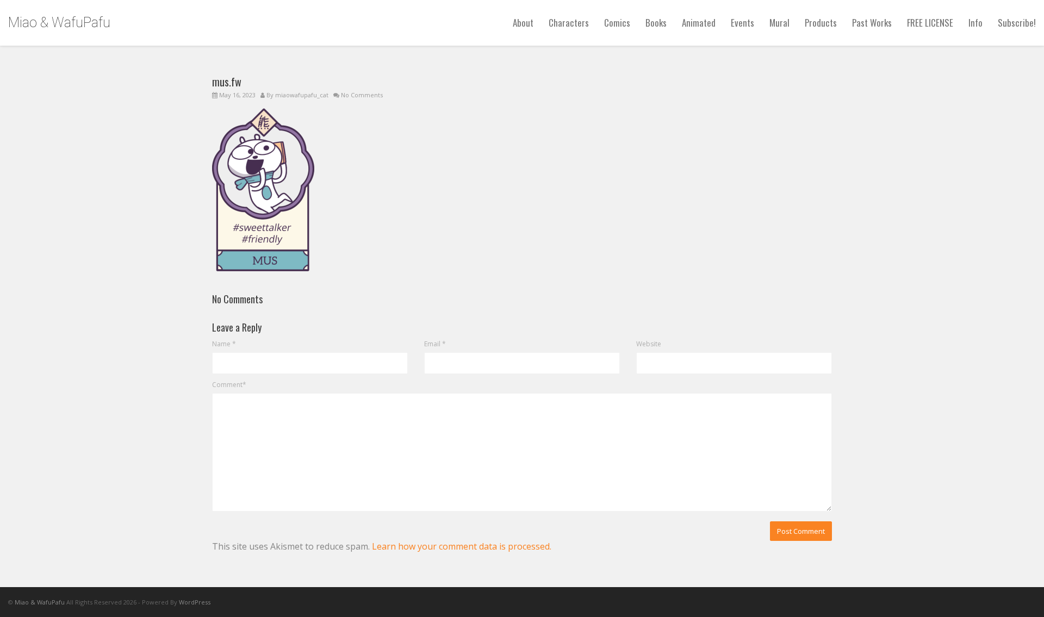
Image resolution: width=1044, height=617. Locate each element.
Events (742, 22)
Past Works (872, 22)
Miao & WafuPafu (59, 22)
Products (821, 22)
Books (656, 22)
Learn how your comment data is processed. (461, 546)
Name (224, 343)
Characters (569, 22)
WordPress (194, 602)
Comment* (229, 384)
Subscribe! (1017, 22)
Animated (699, 22)
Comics (617, 22)
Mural (779, 22)
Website (648, 343)
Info (975, 22)
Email (435, 343)
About (523, 22)
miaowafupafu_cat (301, 95)
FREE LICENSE (930, 22)
